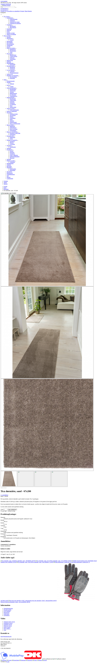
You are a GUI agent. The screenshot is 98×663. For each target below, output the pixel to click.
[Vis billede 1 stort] (8, 193)
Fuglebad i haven (8, 624)
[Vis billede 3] (42, 479)
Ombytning (6, 614)
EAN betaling (7, 611)
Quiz (5, 630)
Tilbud (26, 11)
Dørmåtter (6, 189)
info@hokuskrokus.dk (6, 636)
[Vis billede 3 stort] (47, 332)
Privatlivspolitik (7, 610)
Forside (2, 11)
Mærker (30, 11)
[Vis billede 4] (59, 479)
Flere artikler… (7, 628)
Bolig (18, 11)
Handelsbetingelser (8, 608)
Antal (2, 509)
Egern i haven (7, 627)
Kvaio (7, 661)
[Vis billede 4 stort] (47, 425)
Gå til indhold (4, 1)
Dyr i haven (7, 11)
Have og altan (13, 11)
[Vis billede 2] (25, 479)
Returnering (6, 612)
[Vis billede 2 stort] (47, 240)
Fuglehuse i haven (8, 623)
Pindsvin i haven (8, 626)
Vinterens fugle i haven (9, 621)
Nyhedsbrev (7, 615)
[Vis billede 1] (9, 479)
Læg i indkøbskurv (12, 509)
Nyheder (22, 11)
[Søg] (15, 7)
